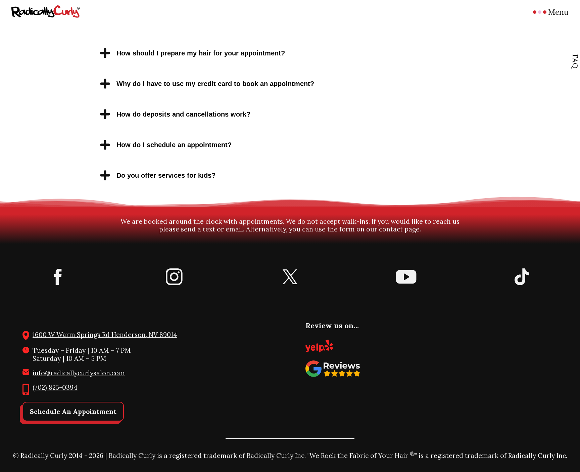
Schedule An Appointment (73, 411)
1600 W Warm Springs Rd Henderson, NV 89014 (105, 335)
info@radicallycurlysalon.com (79, 373)
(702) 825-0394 (55, 387)
